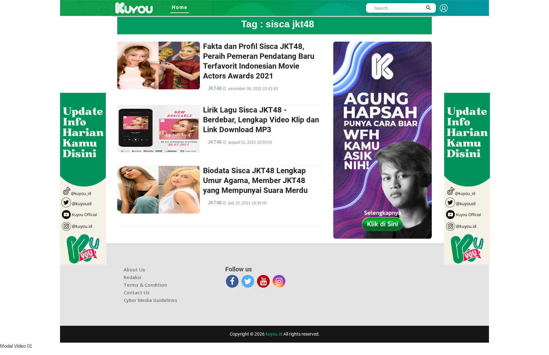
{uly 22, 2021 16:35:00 (247, 203)
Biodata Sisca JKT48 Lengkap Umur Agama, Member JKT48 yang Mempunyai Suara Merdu (255, 180)
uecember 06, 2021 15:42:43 (253, 88)
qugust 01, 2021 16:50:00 (250, 142)
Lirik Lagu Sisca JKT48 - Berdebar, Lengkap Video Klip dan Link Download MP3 (261, 120)
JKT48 (215, 88)
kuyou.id (274, 334)
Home (179, 7)
